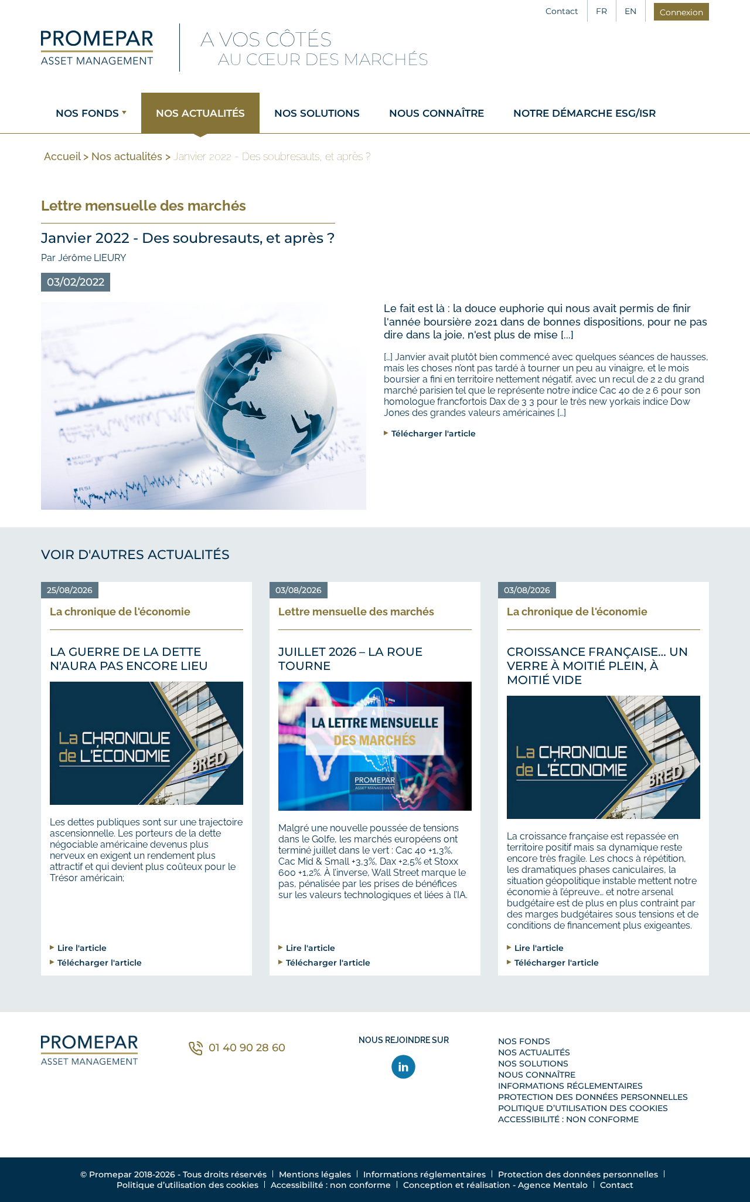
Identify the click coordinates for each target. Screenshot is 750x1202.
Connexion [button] (681, 12)
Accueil (62, 156)
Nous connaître (436, 113)
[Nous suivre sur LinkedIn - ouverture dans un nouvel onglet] (404, 1067)
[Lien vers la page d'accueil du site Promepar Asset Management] (97, 48)
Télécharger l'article (433, 433)
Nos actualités (200, 113)
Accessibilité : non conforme (568, 1119)
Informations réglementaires (570, 1086)
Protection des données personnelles (593, 1097)
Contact (562, 11)
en (630, 11)
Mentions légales (315, 1174)
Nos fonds (87, 113)
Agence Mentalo (553, 1185)
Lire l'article (82, 947)
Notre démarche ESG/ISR (584, 113)
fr (601, 11)
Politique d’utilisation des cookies (583, 1108)
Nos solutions (317, 113)
